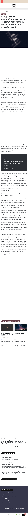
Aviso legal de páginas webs (7, 492)
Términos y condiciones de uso (8, 502)
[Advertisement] (14, 63)
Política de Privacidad (6, 498)
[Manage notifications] (25, 514)
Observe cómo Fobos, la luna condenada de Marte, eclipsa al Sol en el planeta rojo (7, 333)
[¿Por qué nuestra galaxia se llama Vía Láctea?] (21, 327)
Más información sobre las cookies (9, 496)
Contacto (4, 494)
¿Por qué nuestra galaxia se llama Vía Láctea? (21, 332)
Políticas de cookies (6, 500)
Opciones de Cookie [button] (16, 514)
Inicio (3, 11)
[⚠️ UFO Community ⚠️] (14, 6)
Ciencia (6, 11)
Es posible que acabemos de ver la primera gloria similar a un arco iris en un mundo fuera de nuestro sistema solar (7, 441)
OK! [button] (23, 514)
